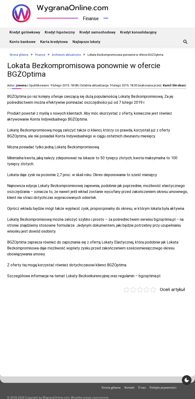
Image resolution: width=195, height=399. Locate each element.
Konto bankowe (22, 42)
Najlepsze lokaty (86, 42)
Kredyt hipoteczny (60, 32)
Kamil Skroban (174, 85)
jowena (21, 85)
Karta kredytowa (54, 42)
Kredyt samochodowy (97, 32)
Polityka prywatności (163, 387)
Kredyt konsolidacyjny (138, 32)
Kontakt (129, 387)
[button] (185, 42)
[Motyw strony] (186, 380)
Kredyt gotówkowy (25, 32)
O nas (142, 387)
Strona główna (111, 387)
